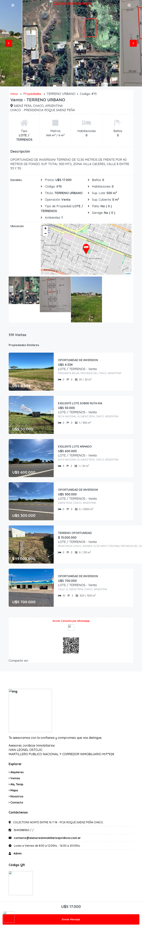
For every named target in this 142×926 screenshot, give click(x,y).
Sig (133, 43)
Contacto (16, 802)
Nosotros (16, 796)
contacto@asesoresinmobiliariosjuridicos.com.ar (47, 838)
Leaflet (128, 273)
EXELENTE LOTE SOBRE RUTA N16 (80, 403)
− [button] (45, 233)
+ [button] (45, 228)
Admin (18, 853)
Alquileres (17, 772)
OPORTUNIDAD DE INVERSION (78, 360)
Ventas (15, 778)
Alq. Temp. (17, 784)
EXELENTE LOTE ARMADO (75, 446)
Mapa (14, 790)
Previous (8, 43)
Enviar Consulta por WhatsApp (71, 620)
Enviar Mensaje (71, 919)
